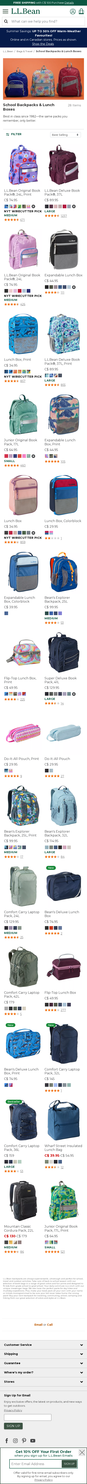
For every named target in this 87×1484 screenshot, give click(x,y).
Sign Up (69, 1463)
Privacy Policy (44, 1479)
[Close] (82, 1452)
